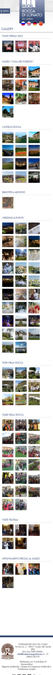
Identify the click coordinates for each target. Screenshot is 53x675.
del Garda (32, 14)
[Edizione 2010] (34, 386)
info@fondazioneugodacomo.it (30, 654)
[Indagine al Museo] (8, 569)
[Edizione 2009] (8, 373)
